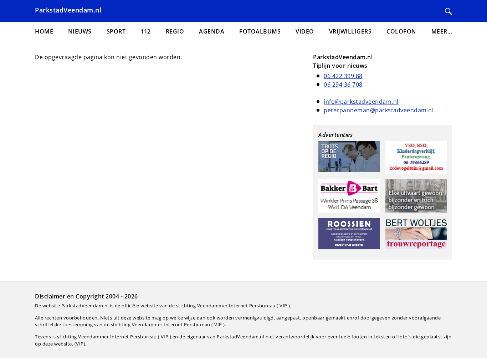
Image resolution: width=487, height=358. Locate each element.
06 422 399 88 (343, 76)
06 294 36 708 (343, 84)
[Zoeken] (448, 11)
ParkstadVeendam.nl (68, 10)
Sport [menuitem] (116, 31)
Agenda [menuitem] (211, 31)
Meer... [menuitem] (441, 31)
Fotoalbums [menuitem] (260, 31)
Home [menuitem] (44, 31)
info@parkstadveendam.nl (361, 102)
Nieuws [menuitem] (80, 31)
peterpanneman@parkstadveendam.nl (379, 110)
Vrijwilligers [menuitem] (350, 31)
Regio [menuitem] (175, 31)
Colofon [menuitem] (401, 31)
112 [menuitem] (145, 31)
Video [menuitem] (305, 31)
